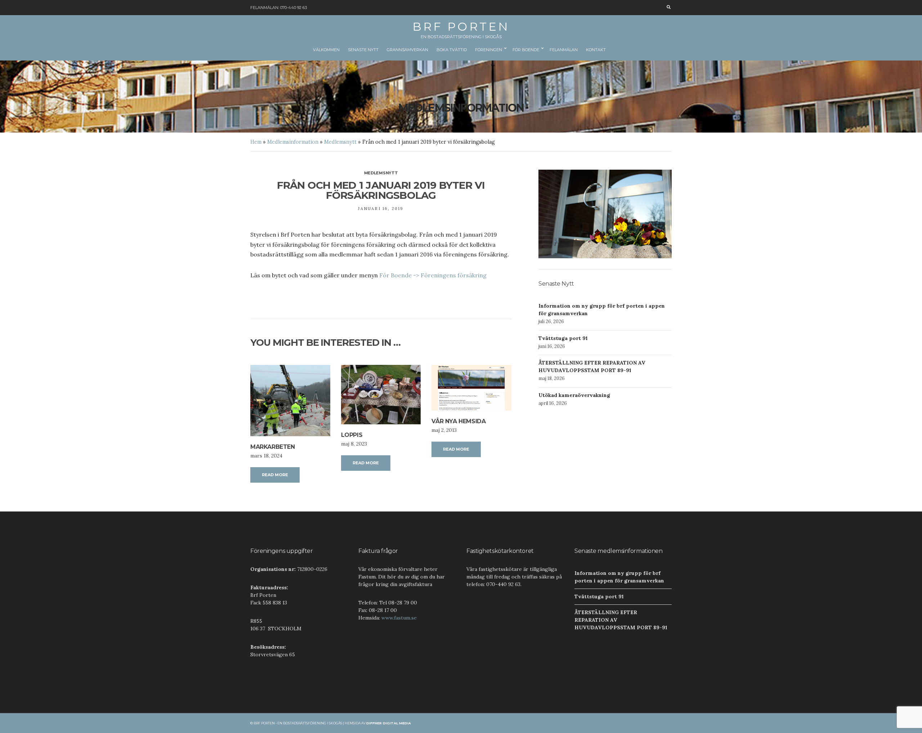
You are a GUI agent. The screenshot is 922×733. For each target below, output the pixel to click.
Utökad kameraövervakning (574, 395)
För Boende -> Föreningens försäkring (433, 275)
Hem (255, 142)
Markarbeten (272, 446)
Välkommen (326, 49)
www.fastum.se (399, 617)
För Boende (526, 49)
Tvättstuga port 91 (563, 338)
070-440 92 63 (293, 7)
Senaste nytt (363, 49)
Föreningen (488, 49)
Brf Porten (460, 26)
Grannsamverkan (407, 49)
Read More (275, 474)
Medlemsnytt (340, 142)
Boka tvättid (452, 49)
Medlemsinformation (292, 142)
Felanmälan (564, 49)
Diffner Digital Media (388, 723)
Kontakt (596, 49)
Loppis (352, 435)
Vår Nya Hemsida (458, 421)
